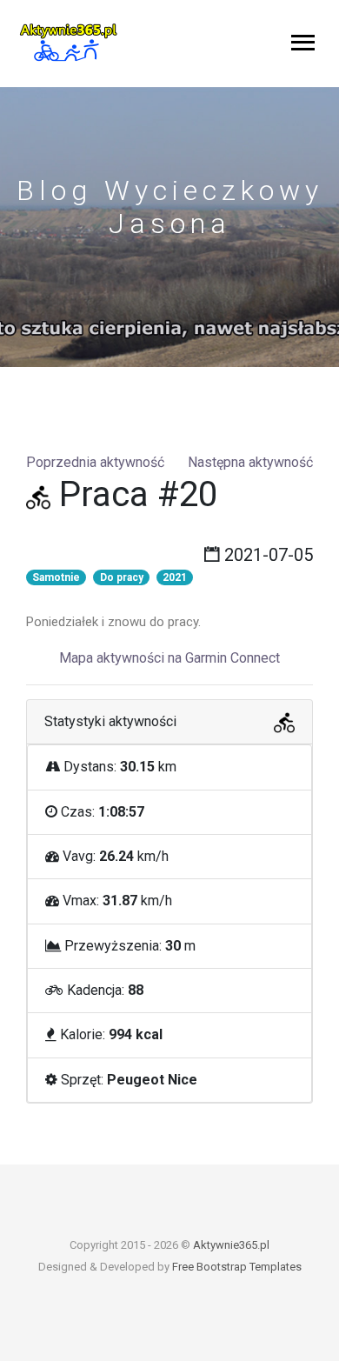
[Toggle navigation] (303, 43)
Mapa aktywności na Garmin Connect (169, 658)
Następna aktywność (250, 462)
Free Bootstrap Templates (237, 1266)
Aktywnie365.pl (231, 1244)
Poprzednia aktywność (95, 462)
